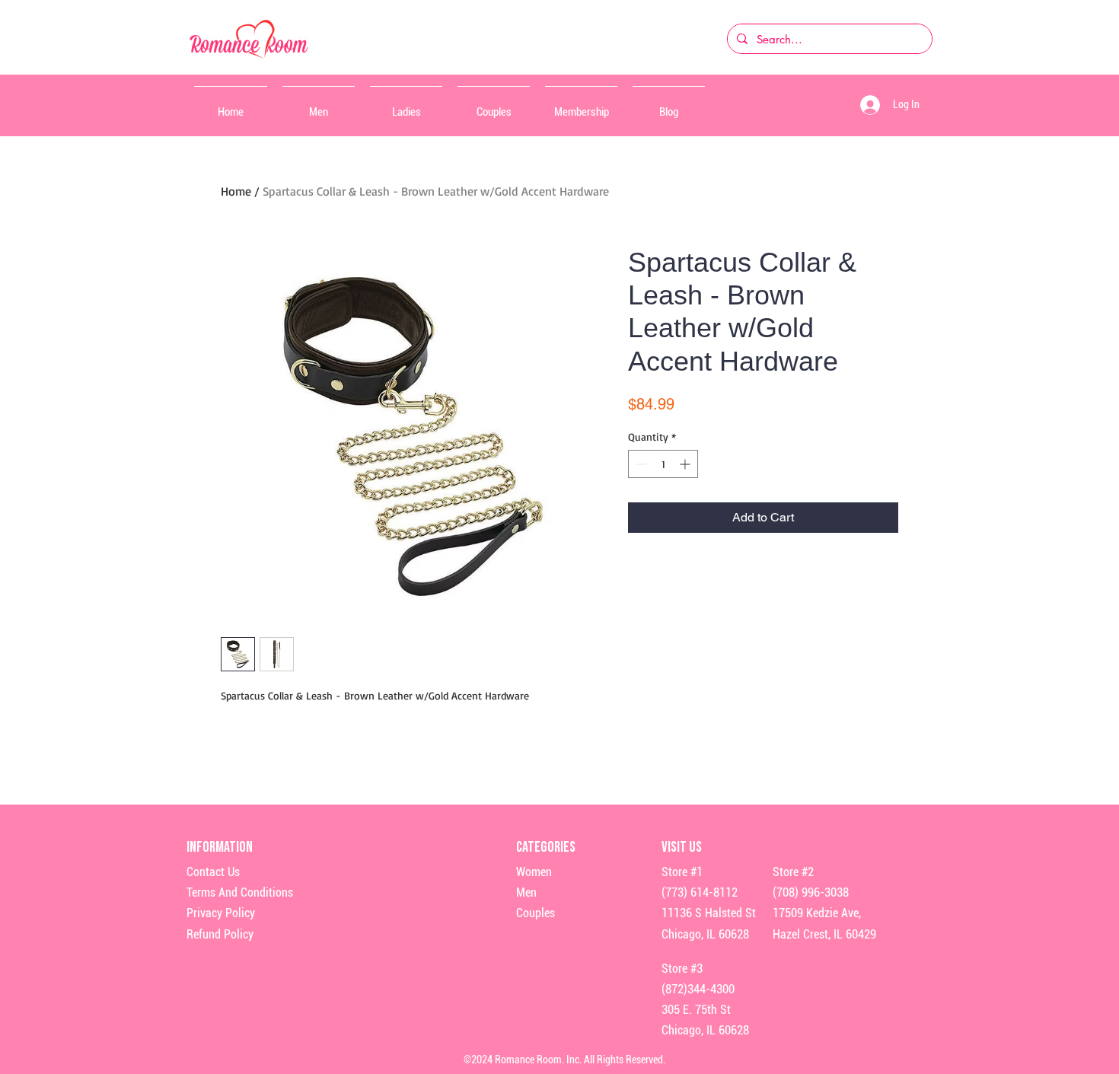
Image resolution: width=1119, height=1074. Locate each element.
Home (236, 191)
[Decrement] (639, 464)
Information (220, 847)
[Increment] (686, 464)
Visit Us (682, 847)
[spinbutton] (663, 464)
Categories (545, 847)
